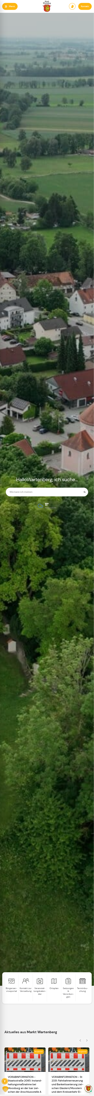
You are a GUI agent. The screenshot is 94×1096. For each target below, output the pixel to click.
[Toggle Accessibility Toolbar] (5, 1081)
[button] (10, 6)
